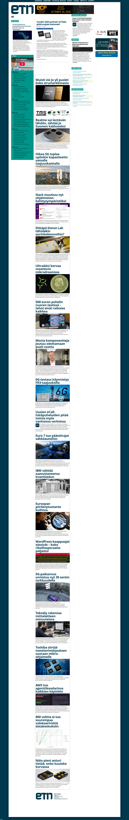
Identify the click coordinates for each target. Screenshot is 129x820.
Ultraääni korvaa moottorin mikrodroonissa (48, 269)
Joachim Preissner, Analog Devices (21, 109)
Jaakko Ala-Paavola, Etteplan (20, 73)
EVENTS (69, 0)
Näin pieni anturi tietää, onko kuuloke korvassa (51, 763)
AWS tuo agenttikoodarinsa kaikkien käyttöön (49, 688)
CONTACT (91, 0)
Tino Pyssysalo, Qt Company (20, 134)
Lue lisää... (15, 51)
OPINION (75, 39)
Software (50, 28)
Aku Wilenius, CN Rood (19, 75)
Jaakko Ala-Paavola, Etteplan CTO (21, 148)
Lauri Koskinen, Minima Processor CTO (22, 152)
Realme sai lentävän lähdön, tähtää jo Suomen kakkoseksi (51, 123)
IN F (13, 21)
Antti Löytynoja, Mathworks (20, 155)
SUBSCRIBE (47, 0)
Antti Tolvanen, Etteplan (19, 96)
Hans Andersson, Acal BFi (19, 106)
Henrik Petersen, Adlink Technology (22, 91)
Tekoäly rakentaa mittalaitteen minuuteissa (49, 616)
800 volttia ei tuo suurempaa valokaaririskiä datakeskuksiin (48, 721)
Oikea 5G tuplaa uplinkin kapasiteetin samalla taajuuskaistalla (52, 158)
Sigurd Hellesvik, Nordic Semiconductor (22, 119)
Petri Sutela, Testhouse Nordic (20, 88)
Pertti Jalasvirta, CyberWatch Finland (22, 126)
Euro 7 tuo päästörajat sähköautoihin (52, 437)
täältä (44, 59)
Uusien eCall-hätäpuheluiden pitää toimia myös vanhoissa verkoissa (52, 416)
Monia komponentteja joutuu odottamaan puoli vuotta (52, 343)
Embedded (44, 28)
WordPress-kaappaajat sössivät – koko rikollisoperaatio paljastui (53, 546)
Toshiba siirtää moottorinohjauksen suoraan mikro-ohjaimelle (51, 652)
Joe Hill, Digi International (19, 78)
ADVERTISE (38, 0)
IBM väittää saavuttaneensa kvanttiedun (48, 473)
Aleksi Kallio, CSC (17, 95)
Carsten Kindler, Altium (19, 132)
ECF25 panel (16, 82)
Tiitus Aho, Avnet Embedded (20, 104)
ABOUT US (83, 0)
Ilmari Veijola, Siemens (19, 157)
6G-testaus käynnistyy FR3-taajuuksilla (52, 381)
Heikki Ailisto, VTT (18, 150)
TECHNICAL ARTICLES (59, 0)
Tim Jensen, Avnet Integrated (20, 153)
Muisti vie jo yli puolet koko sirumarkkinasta (52, 81)
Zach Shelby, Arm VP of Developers (21, 144)
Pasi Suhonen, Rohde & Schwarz (21, 108)
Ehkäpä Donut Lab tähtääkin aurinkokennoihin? (50, 231)
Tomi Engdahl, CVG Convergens (21, 90)
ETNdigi (76, 0)
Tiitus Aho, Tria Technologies (20, 77)
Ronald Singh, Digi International (21, 124)
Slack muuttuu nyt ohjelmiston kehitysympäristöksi (51, 198)
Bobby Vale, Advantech (19, 140)
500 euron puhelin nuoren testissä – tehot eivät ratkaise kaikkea (50, 306)
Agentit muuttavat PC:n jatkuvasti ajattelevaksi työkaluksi (80, 44)
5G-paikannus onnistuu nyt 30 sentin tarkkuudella (52, 577)
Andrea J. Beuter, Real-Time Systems (22, 122)
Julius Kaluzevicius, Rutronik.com (21, 130)
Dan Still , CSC (17, 93)
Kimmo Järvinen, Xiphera (19, 117)
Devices (39, 28)
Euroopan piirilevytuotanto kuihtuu (48, 506)
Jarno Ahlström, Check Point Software (22, 103)
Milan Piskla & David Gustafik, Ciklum (22, 101)
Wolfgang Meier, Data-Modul (20, 137)
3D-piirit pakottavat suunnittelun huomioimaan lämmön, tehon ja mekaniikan (21, 27)
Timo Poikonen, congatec (19, 80)
